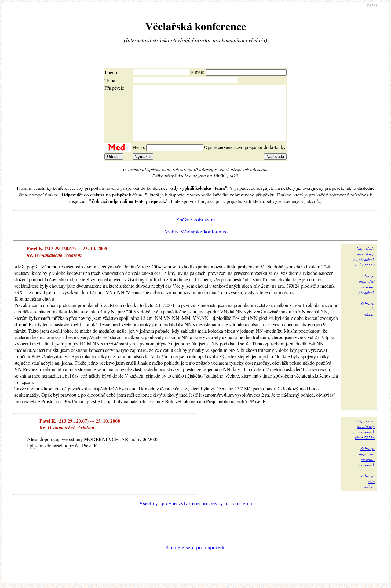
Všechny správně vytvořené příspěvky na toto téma (195, 503)
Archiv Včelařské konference (195, 231)
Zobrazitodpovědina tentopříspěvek (367, 284)
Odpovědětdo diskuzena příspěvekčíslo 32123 (364, 429)
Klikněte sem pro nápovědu (195, 547)
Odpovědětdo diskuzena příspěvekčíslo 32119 (364, 257)
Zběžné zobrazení (195, 219)
